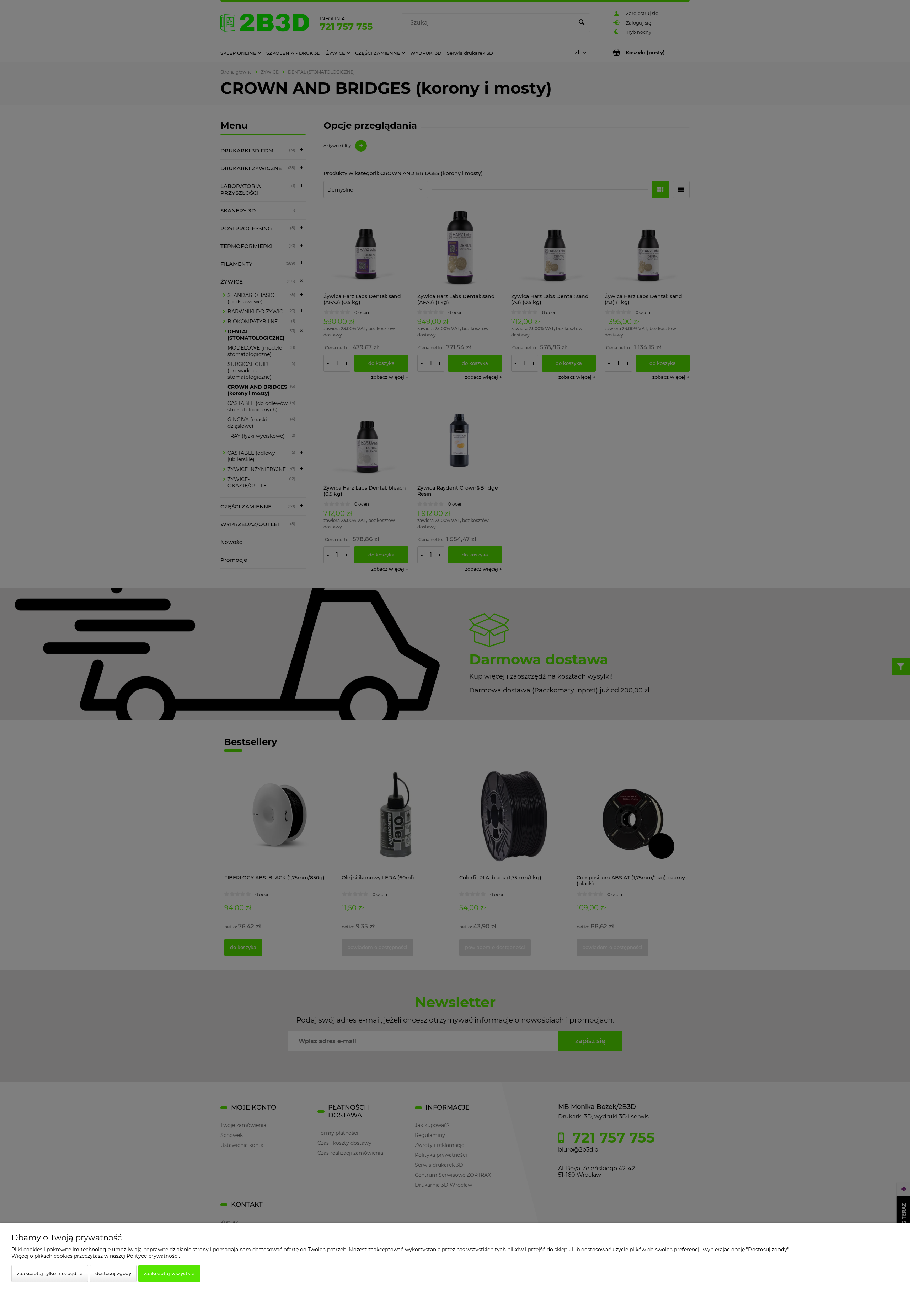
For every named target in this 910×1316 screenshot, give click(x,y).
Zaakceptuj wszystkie (169, 1273)
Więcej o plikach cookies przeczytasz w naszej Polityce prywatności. (95, 1256)
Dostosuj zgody (113, 1273)
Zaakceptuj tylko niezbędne (49, 1273)
